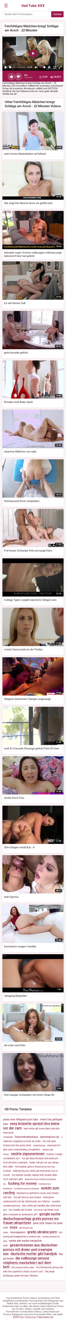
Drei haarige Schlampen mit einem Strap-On (29, 1094)
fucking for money (22, 1183)
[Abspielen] (5, 67)
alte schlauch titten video (22, 1267)
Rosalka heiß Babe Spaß (18, 402)
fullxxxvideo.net (45, 1317)
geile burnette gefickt (16, 352)
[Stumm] (36, 67)
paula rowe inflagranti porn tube (20, 1119)
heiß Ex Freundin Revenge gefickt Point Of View (31, 748)
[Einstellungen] (49, 67)
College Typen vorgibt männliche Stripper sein (30, 600)
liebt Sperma (11, 897)
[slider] (17, 67)
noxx (13, 1227)
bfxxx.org (31, 1317)
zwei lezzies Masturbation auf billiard (25, 153)
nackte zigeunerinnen (28, 1154)
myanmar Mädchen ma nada (20, 451)
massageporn (17, 1232)
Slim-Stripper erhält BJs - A (19, 847)
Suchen (57, 14)
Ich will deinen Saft (14, 303)
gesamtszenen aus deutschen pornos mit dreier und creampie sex (30, 1249)
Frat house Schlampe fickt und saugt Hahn (28, 550)
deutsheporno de (49, 1136)
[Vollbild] (60, 67)
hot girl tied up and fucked (27, 1197)
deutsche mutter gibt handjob (34, 1254)
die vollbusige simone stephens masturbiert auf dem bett (27, 1262)
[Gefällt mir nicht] (18, 76)
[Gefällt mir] (11, 76)
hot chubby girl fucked (20, 1209)
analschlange (39, 1145)
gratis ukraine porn (42, 1232)
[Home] (33, 6)
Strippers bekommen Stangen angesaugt (27, 699)
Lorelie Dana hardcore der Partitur (23, 649)
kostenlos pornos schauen (26, 1188)
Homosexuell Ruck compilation (21, 501)
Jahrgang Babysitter (15, 995)
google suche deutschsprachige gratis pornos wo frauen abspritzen (31, 1218)
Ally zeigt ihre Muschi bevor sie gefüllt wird (28, 203)
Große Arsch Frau (14, 798)
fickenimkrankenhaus (26, 1136)
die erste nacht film (14, 1045)
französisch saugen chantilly (20, 946)
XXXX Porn (18, 1317)
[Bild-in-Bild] (54, 67)
